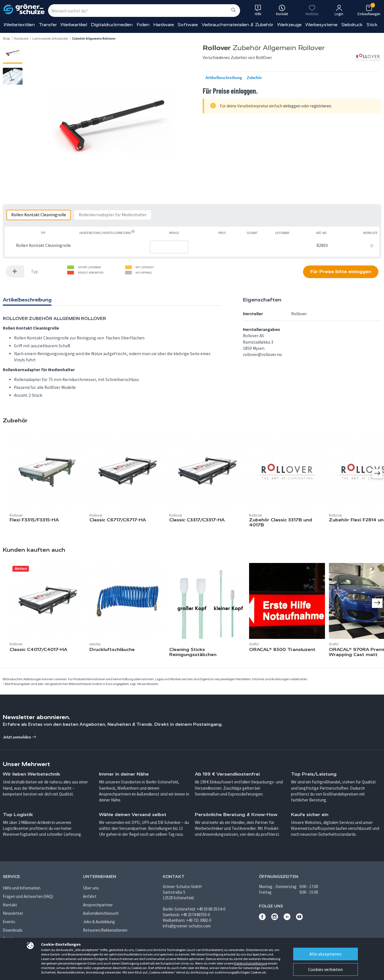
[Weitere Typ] (15, 271)
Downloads (12, 930)
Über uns (91, 888)
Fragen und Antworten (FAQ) (28, 896)
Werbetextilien (19, 24)
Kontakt (10, 904)
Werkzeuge (289, 24)
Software (188, 24)
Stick (372, 24)
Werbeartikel (73, 24)
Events (9, 921)
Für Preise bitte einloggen (340, 271)
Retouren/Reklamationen (105, 930)
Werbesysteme (321, 24)
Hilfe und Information (21, 888)
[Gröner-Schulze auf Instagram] (274, 918)
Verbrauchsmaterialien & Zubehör (237, 24)
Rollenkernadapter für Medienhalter (113, 214)
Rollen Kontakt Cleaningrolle (38, 214)
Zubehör (254, 77)
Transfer (48, 24)
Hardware (163, 24)
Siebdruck (352, 24)
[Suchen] (233, 10)
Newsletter (13, 913)
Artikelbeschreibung (223, 77)
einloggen (292, 106)
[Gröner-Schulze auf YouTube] (299, 918)
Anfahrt (89, 896)
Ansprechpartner (98, 904)
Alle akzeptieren (325, 954)
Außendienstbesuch (101, 913)
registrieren (320, 106)
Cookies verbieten (325, 969)
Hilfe (258, 14)
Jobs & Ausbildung (99, 921)
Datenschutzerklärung (250, 963)
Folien (143, 24)
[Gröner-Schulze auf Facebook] (262, 918)
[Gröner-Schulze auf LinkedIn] (287, 918)
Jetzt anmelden (17, 737)
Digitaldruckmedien (112, 24)
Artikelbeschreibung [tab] (27, 300)
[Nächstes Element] (377, 603)
